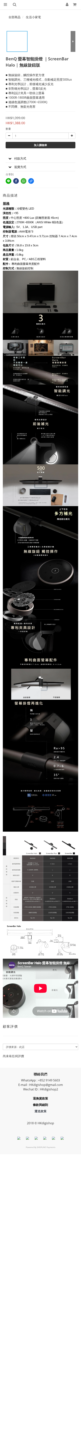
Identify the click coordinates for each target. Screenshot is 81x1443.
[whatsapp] (23, 181)
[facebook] (16, 181)
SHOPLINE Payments (46, 1147)
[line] (8, 181)
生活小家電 (33, 17)
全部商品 (14, 17)
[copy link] (31, 181)
